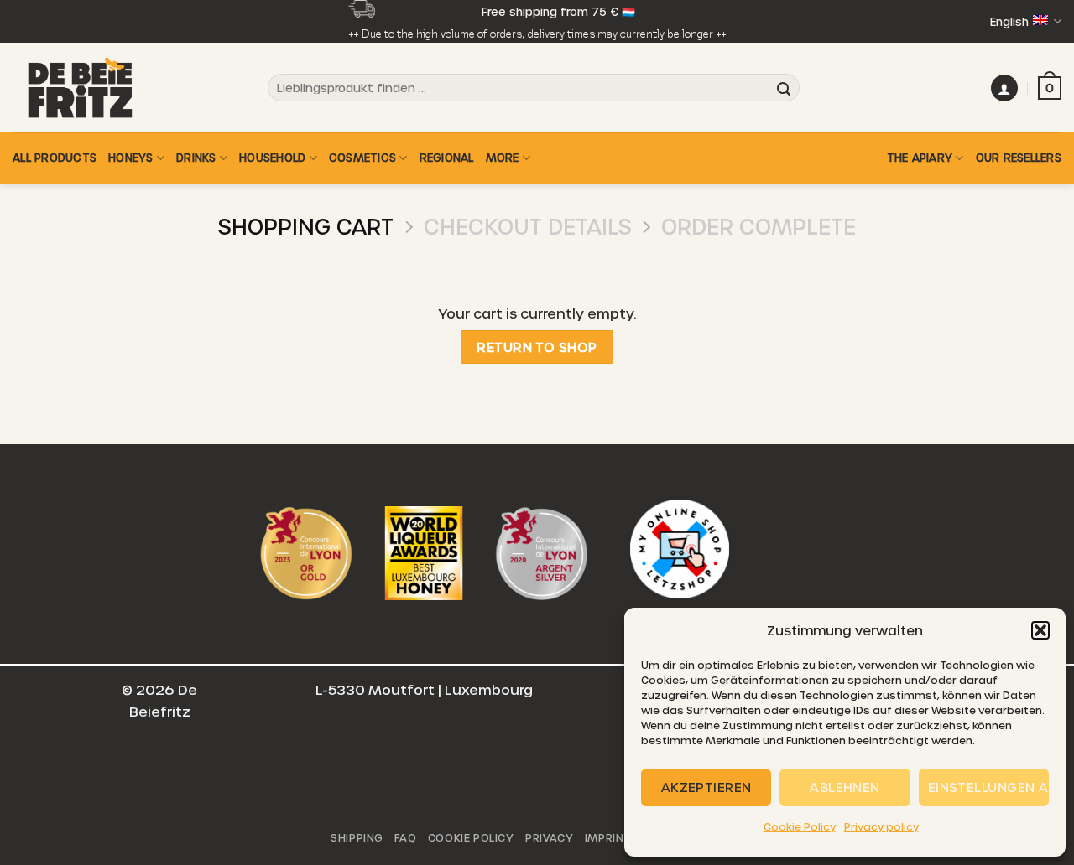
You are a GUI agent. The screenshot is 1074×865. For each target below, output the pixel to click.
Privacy (549, 837)
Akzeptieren (706, 787)
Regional (447, 157)
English (1009, 21)
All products (54, 157)
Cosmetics (362, 157)
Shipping (357, 837)
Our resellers (1018, 157)
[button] (1040, 630)
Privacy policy (881, 826)
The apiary (920, 157)
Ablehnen (845, 787)
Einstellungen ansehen (988, 787)
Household (272, 157)
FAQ (405, 837)
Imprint (608, 837)
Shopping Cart (306, 226)
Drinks (196, 157)
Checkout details (528, 226)
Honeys (131, 157)
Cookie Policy (800, 826)
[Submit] (783, 88)
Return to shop (537, 347)
